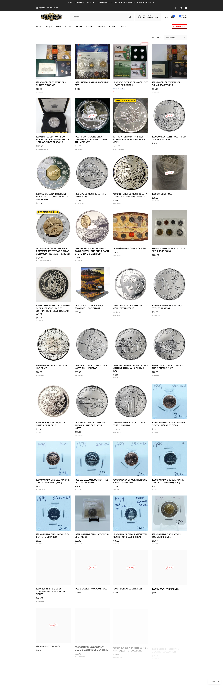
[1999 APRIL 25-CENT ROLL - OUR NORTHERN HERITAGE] (92, 357)
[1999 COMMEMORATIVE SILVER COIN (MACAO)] (92, 692)
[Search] (130, 17)
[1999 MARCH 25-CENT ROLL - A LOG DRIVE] (53, 357)
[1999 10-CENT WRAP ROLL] (169, 580)
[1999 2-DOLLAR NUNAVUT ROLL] (92, 580)
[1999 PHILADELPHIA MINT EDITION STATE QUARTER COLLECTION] (130, 637)
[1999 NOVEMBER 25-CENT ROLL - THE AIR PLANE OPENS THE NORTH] (92, 414)
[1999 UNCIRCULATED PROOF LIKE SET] (92, 74)
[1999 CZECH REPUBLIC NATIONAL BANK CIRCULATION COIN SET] (53, 692)
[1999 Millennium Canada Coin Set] (130, 240)
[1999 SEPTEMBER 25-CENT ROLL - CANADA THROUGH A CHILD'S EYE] (130, 357)
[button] (182, 17)
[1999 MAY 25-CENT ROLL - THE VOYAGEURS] (92, 186)
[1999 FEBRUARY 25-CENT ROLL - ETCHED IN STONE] (169, 297)
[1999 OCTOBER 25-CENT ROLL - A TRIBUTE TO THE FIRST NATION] (130, 186)
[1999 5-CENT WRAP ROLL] (53, 637)
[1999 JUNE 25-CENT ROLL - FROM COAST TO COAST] (169, 128)
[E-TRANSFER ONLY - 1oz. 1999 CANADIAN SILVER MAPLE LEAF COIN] (130, 128)
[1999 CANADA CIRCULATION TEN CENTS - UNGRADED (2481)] (130, 526)
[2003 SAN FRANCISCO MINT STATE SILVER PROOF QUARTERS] (92, 637)
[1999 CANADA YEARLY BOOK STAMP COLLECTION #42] (92, 297)
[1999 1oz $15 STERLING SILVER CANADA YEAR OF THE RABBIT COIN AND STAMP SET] (130, 692)
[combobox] (102, 17)
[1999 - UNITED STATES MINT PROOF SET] (169, 692)
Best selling (170, 37)
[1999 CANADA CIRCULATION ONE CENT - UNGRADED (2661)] (53, 471)
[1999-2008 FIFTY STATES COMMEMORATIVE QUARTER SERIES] (53, 580)
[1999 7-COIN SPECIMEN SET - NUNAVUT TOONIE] (53, 74)
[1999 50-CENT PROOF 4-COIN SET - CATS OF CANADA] (130, 74)
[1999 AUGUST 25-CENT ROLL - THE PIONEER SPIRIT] (169, 357)
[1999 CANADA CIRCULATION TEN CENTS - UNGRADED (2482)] (169, 471)
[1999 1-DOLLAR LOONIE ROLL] (130, 580)
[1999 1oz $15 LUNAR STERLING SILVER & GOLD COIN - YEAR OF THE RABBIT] (53, 186)
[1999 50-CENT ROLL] (169, 186)
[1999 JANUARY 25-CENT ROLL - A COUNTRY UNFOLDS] (130, 297)
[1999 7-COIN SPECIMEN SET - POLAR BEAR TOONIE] (169, 74)
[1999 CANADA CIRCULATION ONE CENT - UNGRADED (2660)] (169, 414)
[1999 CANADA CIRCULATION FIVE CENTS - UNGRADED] (92, 471)
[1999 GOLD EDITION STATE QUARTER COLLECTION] (169, 637)
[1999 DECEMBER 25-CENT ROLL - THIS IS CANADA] (130, 414)
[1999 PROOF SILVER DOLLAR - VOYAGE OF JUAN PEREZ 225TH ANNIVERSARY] (92, 128)
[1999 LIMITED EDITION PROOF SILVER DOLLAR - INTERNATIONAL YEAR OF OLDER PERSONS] (53, 128)
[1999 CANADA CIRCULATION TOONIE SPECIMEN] (169, 526)
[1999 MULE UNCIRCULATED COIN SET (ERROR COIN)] (169, 240)
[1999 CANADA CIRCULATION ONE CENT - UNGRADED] (130, 471)
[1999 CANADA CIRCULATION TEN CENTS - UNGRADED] (53, 526)
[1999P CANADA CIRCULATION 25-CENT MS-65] (92, 526)
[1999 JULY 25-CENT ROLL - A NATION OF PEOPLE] (53, 414)
